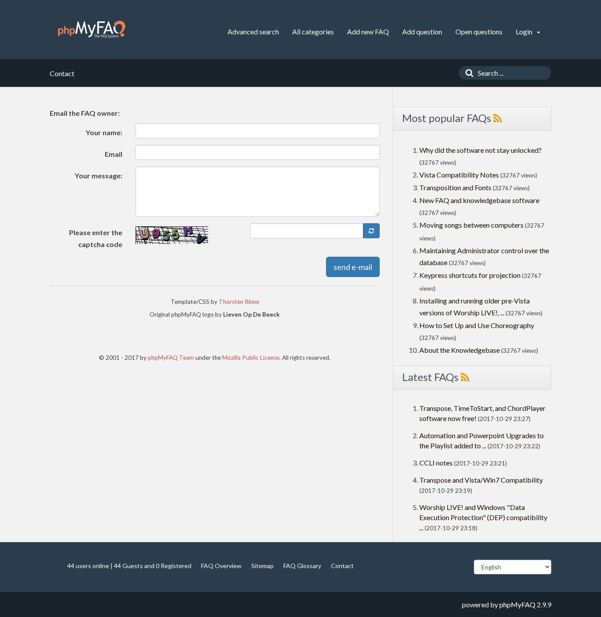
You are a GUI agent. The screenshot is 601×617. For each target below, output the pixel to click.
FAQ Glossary (302, 565)
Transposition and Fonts (455, 187)
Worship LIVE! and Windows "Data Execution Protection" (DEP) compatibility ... (483, 517)
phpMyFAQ (517, 604)
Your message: (98, 175)
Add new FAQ (368, 31)
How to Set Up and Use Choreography (476, 325)
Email (113, 154)
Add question (422, 31)
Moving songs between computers (471, 225)
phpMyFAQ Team (171, 357)
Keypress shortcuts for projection (469, 275)
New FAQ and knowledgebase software (479, 200)
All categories (313, 31)
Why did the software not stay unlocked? (480, 150)
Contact (342, 565)
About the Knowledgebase (459, 350)
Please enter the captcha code (95, 238)
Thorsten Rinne (239, 301)
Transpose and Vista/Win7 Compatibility (481, 480)
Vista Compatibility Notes (459, 174)
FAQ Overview (221, 565)
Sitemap (262, 565)
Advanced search (253, 31)
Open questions (478, 31)
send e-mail (352, 267)
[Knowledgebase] (92, 29)
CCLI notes (436, 462)
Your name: (104, 132)
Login (525, 31)
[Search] (467, 73)
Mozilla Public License (250, 357)
